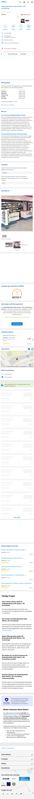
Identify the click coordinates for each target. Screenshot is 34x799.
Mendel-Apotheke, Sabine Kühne (11, 558)
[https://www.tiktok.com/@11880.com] (12, 794)
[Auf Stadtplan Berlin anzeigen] (32, 349)
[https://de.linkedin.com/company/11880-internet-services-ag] (16, 794)
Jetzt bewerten (17, 324)
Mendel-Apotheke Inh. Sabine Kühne (12, 575)
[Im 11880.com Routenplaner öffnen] (29, 348)
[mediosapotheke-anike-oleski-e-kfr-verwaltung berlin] (9, 244)
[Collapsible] (30, 603)
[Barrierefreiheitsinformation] (28, 2)
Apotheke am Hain (8, 335)
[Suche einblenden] (20, 2)
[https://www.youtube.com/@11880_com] (21, 794)
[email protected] (6, 630)
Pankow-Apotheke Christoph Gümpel (12, 550)
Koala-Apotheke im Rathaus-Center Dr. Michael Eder (17, 583)
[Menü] (32, 2)
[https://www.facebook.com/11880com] (3, 794)
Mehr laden (17, 517)
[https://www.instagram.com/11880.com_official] (7, 794)
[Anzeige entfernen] (33, 793)
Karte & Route (12, 54)
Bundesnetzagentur (13, 714)
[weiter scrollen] (32, 54)
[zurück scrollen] (1, 54)
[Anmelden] (24, 2)
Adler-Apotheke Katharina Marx (11, 566)
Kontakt (23, 54)
